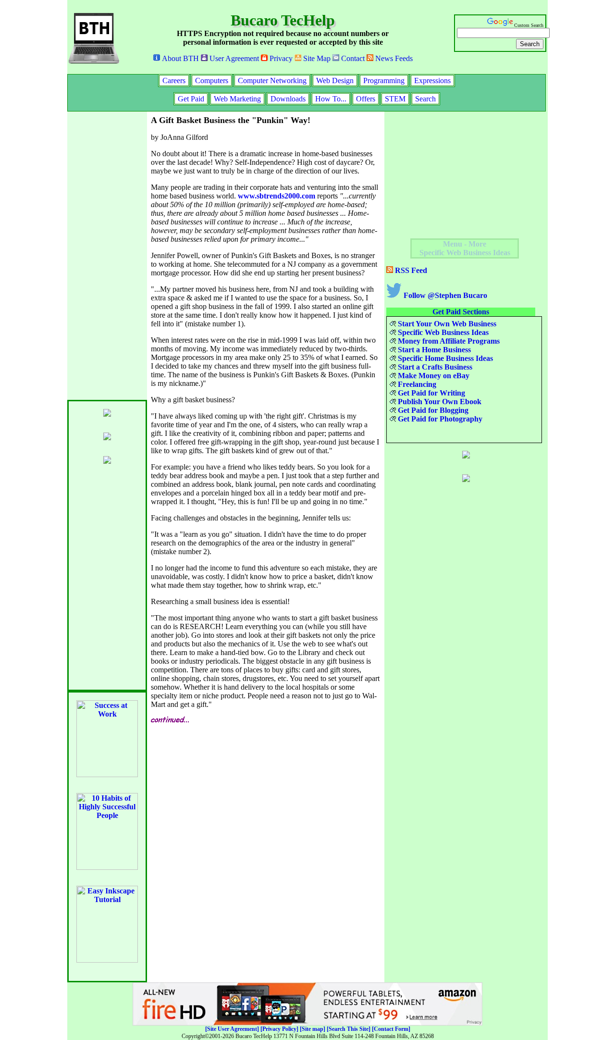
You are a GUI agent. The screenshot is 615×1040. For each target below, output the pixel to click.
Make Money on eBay (432, 375)
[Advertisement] (105, 255)
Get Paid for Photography (439, 419)
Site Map (316, 58)
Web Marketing (237, 99)
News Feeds (393, 58)
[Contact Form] (391, 1029)
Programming (383, 80)
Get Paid (191, 99)
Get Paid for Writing (430, 393)
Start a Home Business (433, 350)
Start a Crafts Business (434, 367)
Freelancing (416, 384)
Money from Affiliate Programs (448, 341)
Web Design (335, 80)
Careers (173, 80)
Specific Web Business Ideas (442, 332)
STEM (395, 99)
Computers (211, 80)
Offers (365, 99)
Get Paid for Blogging (432, 410)
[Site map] (312, 1029)
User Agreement (233, 58)
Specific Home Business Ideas (444, 358)
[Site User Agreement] (232, 1029)
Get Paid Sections (460, 312)
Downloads (288, 99)
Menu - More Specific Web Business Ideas (464, 248)
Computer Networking (272, 80)
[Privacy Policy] (279, 1029)
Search (425, 99)
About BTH (179, 58)
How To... (330, 99)
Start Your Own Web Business (446, 324)
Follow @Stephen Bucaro (444, 295)
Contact (352, 58)
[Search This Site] (348, 1029)
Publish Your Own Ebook (438, 401)
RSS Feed (410, 270)
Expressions (432, 80)
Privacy (280, 58)
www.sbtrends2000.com (276, 196)
